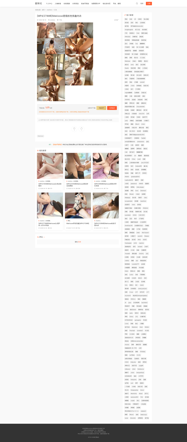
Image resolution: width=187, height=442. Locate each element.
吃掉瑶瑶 (144, 229)
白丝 (131, 19)
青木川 (140, 278)
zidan (138, 232)
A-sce (131, 292)
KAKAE (141, 183)
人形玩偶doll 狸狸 (134, 162)
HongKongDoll (129, 29)
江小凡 (138, 355)
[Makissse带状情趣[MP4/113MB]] (78, 206)
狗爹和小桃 (138, 211)
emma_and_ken (142, 288)
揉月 (134, 246)
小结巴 (126, 183)
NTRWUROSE (128, 320)
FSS (142, 397)
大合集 (138, 257)
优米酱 (136, 201)
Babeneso (134, 327)
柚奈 (135, 376)
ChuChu (141, 253)
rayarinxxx (143, 201)
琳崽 (139, 299)
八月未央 (145, 68)
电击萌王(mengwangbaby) (140, 295)
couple (133, 400)
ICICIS (134, 215)
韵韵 (132, 169)
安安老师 (127, 54)
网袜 (139, 68)
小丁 (148, 292)
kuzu (136, 190)
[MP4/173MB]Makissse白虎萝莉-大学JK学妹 (49, 224)
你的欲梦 (141, 50)
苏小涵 (145, 211)
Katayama (133, 379)
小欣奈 (126, 89)
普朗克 (126, 299)
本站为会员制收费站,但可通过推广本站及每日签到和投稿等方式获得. (85, 144)
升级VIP (101, 108)
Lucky (126, 323)
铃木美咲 (144, 29)
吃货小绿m (128, 404)
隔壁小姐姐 (144, 33)
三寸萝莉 (137, 89)
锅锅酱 (135, 50)
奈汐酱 (143, 281)
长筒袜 (132, 257)
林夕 (135, 218)
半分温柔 (141, 267)
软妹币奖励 (85, 3)
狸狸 (126, 232)
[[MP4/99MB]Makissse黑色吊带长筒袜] (106, 166)
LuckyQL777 (135, 264)
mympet (140, 246)
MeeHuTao (134, 393)
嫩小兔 (145, 166)
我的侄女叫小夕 (129, 337)
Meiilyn (147, 327)
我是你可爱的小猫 (129, 106)
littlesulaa (127, 36)
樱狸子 (137, 180)
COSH (126, 362)
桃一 (136, 285)
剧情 (126, 82)
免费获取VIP (95, 3)
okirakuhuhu (140, 141)
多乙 (132, 89)
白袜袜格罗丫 (128, 138)
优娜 (144, 379)
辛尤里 (145, 320)
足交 (131, 218)
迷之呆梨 (143, 64)
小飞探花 (141, 218)
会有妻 (143, 264)
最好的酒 (146, 155)
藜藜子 (126, 372)
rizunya (127, 344)
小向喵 (133, 386)
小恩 (132, 145)
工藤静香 (143, 250)
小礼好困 (143, 404)
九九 (126, 285)
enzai (126, 418)
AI (125, 302)
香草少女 (132, 103)
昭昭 (132, 281)
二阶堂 (126, 117)
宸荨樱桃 (143, 169)
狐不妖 (147, 309)
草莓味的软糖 (135, 40)
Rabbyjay (127, 197)
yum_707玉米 (145, 162)
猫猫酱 (145, 344)
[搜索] (137, 3)
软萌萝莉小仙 (143, 54)
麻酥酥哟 (142, 43)
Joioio (132, 372)
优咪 (126, 292)
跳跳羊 (126, 250)
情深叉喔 (133, 68)
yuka (126, 120)
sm (135, 155)
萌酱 (133, 306)
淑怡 (143, 96)
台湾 (148, 113)
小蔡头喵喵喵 (128, 71)
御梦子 (126, 393)
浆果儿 (131, 285)
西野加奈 (139, 148)
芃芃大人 (133, 299)
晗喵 (126, 162)
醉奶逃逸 (134, 267)
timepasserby (134, 390)
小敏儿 (134, 61)
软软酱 (126, 110)
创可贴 (139, 204)
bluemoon (143, 190)
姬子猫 (147, 418)
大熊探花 (136, 138)
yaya (129, 302)
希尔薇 (131, 211)
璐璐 (126, 355)
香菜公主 (132, 271)
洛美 (133, 47)
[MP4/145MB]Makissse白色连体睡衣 (49, 185)
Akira (139, 239)
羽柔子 (140, 197)
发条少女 (146, 75)
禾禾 (145, 278)
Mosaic (132, 194)
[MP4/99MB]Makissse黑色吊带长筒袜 (105, 185)
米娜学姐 (135, 36)
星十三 (126, 281)
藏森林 (140, 155)
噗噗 (126, 414)
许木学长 (127, 99)
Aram (141, 327)
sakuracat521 (134, 397)
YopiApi (143, 138)
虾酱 (144, 159)
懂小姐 (132, 75)
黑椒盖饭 (132, 232)
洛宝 (132, 166)
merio (133, 204)
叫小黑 (147, 330)
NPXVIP (142, 292)
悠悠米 (142, 383)
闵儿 (138, 400)
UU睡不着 (142, 316)
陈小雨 (134, 197)
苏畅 (126, 211)
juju (137, 260)
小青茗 (126, 222)
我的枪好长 (128, 246)
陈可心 (126, 169)
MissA (140, 393)
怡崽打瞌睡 (139, 120)
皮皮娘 (133, 99)
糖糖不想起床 (134, 222)
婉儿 (136, 323)
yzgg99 (141, 365)
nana (132, 64)
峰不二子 (137, 173)
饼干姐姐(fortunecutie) (137, 26)
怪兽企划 (143, 313)
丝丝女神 (144, 257)
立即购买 (112, 108)
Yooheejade (128, 243)
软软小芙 (140, 386)
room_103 (141, 113)
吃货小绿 (146, 85)
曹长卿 (126, 288)
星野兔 (132, 187)
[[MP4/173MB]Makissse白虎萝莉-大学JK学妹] (50, 206)
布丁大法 (137, 29)
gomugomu (138, 320)
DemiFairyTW (128, 225)
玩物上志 (127, 113)
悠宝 (137, 64)
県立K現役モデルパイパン (132, 411)
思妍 (142, 180)
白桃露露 (127, 267)
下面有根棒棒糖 (141, 78)
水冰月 (144, 239)
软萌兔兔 (139, 85)
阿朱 (146, 99)
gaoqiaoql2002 (135, 176)
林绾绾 (137, 145)
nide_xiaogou (140, 187)
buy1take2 (144, 302)
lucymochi (128, 295)
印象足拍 (127, 239)
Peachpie (132, 330)
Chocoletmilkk (141, 106)
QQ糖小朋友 (137, 208)
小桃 (131, 96)
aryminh (140, 236)
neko (145, 197)
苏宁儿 (146, 393)
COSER (134, 278)
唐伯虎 (141, 36)
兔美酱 (126, 190)
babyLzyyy (144, 414)
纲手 (136, 383)
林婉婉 (145, 306)
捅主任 (126, 64)
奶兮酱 (147, 397)
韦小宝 (126, 390)
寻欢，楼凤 (117, 3)
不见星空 (127, 47)
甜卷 (146, 386)
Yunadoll (127, 253)
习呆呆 (138, 117)
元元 (147, 253)
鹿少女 (146, 61)
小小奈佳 (132, 334)
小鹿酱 (142, 323)
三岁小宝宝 (142, 215)
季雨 (126, 316)
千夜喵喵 (142, 274)
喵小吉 (136, 57)
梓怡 (132, 190)
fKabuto (147, 236)
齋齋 (138, 271)
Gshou (131, 316)
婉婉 (136, 351)
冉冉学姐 (143, 40)
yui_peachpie (128, 201)
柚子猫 (126, 26)
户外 (126, 33)
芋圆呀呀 (132, 78)
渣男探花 (140, 418)
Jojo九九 (141, 243)
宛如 (131, 82)
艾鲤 (140, 379)
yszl (132, 383)
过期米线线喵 (145, 400)
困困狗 (147, 183)
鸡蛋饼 (126, 85)
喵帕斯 (144, 299)
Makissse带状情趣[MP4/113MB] (77, 223)
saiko (131, 313)
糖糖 (138, 103)
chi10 (135, 243)
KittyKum (145, 208)
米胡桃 (131, 43)
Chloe (133, 159)
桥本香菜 (127, 40)
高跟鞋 (140, 61)
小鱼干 (146, 246)
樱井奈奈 (139, 110)
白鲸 (136, 274)
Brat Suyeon (145, 232)
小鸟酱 (136, 82)
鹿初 (143, 271)
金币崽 (126, 383)
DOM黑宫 (133, 288)
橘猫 (132, 124)
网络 (69, 220)
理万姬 (132, 117)
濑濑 (138, 334)
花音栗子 (127, 204)
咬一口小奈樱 (140, 47)
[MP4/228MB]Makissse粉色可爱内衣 (105, 224)
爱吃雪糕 (134, 253)
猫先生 (145, 148)
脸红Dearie (133, 309)
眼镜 (126, 57)
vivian (143, 124)
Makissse (40, 136)
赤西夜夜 (127, 229)
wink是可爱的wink (130, 141)
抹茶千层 (134, 365)
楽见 (147, 141)
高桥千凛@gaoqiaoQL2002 (137, 134)
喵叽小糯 (143, 358)
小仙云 (137, 194)
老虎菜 (126, 187)
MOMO (144, 173)
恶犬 (126, 43)
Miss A (137, 124)
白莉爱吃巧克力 (139, 225)
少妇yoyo (127, 369)
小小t (126, 309)
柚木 (126, 78)
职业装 (137, 169)
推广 (117, 20)
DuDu (126, 271)
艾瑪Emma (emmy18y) (137, 341)
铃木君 (139, 131)
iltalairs (127, 176)
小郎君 (126, 397)
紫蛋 (142, 145)
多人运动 (139, 75)
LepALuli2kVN (129, 180)
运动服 (126, 75)
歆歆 (137, 414)
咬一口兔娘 (135, 54)
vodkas (127, 260)
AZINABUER (128, 376)
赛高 (131, 57)
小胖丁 (126, 145)
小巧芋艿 (141, 376)
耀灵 (147, 127)
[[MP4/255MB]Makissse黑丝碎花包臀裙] (78, 166)
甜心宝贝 (127, 159)
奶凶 (126, 194)
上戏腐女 (143, 334)
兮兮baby (142, 351)
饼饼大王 (127, 365)
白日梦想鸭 (136, 302)
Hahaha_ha (141, 369)
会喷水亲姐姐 (128, 358)
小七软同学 (143, 222)
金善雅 (143, 194)
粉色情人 (132, 33)
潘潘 (126, 313)
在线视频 (67, 3)
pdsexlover (134, 183)
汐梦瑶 (126, 166)
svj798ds (132, 355)
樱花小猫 (141, 127)
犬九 (136, 316)
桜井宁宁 (144, 117)
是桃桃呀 (127, 127)
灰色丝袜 (140, 99)
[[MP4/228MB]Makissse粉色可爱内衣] (106, 206)
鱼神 (139, 362)
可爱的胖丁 (136, 404)
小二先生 (142, 57)
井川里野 (127, 278)
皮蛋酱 (138, 407)
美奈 (126, 218)
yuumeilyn (128, 215)
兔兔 (147, 47)
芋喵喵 (147, 225)
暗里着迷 (127, 264)
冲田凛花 (137, 337)
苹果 (126, 334)
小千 (136, 292)
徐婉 (138, 250)
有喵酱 (126, 407)
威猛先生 (143, 103)
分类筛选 (75, 3)
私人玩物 (146, 19)
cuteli (139, 159)
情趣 (132, 173)
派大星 (133, 239)
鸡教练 (132, 120)
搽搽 (133, 229)
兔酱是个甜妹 (128, 208)
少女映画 (142, 22)
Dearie (127, 68)
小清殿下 (146, 120)
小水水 (132, 85)
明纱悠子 (127, 306)
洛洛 (126, 274)
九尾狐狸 (136, 92)
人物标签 (58, 3)
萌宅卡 (136, 313)
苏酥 (132, 344)
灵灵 (126, 131)
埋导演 (144, 362)
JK (135, 19)
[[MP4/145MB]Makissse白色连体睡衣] (50, 166)
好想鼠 (126, 379)
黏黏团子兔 (128, 50)
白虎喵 (126, 257)
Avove (142, 390)
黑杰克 (126, 341)
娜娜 (126, 103)
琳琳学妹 (140, 309)
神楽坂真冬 (143, 260)
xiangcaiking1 (140, 372)
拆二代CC (132, 131)
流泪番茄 (145, 131)
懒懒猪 (126, 148)
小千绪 (138, 229)
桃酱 (132, 260)
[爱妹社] (38, 3)
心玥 (140, 348)
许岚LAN (134, 127)
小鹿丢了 (133, 236)
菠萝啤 (132, 148)
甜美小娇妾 (137, 96)
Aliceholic (133, 418)
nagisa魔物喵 (128, 92)
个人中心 (49, 3)
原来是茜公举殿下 (139, 71)
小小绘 (132, 250)
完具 (132, 22)
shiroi (133, 369)
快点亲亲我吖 (128, 155)
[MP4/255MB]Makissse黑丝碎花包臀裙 (77, 185)
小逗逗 (137, 281)
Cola (138, 33)
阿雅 (132, 323)
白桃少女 (143, 92)
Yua (136, 43)
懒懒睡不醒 (139, 152)
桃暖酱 (126, 400)
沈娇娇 (132, 110)
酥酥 (126, 96)
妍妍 (126, 330)
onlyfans (52, 20)
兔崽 (126, 134)
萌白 (136, 22)
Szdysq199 (138, 166)
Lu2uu (131, 274)
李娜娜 (144, 337)
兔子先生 (127, 327)
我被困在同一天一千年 (131, 348)
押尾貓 (132, 407)
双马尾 (126, 22)
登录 (79, 242)
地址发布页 (106, 3)
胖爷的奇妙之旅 (129, 351)
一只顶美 (127, 386)
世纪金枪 (139, 306)
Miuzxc (132, 414)
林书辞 (126, 236)
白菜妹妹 (134, 113)
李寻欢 (126, 124)
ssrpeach (143, 411)
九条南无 (136, 358)
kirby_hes (133, 362)
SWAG (140, 19)
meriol (141, 285)
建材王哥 (138, 344)
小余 (126, 152)
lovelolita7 (140, 330)
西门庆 (145, 110)
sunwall (142, 82)
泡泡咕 (126, 173)
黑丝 (126, 19)
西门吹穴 (132, 152)
